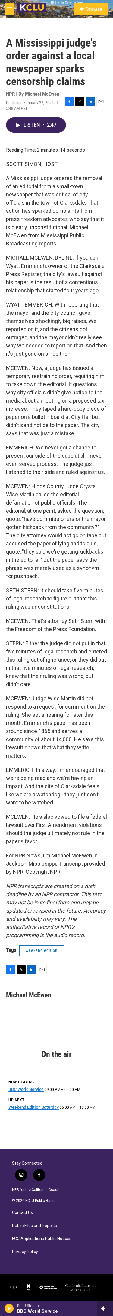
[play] (9, 1308)
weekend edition (42, 950)
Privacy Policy (25, 1251)
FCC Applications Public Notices (41, 1238)
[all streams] (105, 1308)
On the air (56, 1054)
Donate (93, 9)
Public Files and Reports (34, 1225)
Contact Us (22, 1212)
